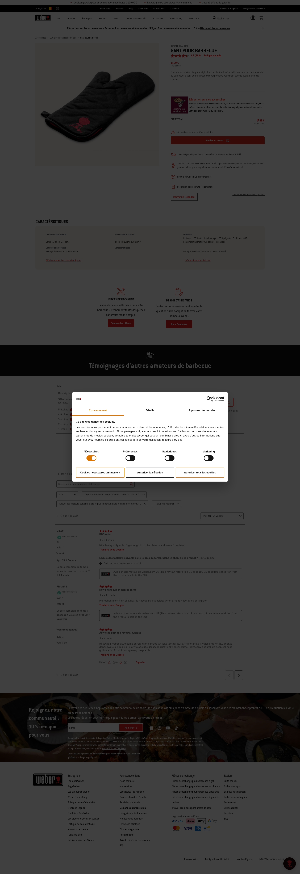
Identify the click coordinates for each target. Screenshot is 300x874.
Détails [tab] (150, 410)
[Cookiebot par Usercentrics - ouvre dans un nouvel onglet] (209, 399)
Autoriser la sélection (150, 472)
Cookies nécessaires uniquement (100, 472)
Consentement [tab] (98, 410)
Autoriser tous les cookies (200, 472)
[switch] (130, 458)
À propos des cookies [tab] (202, 410)
